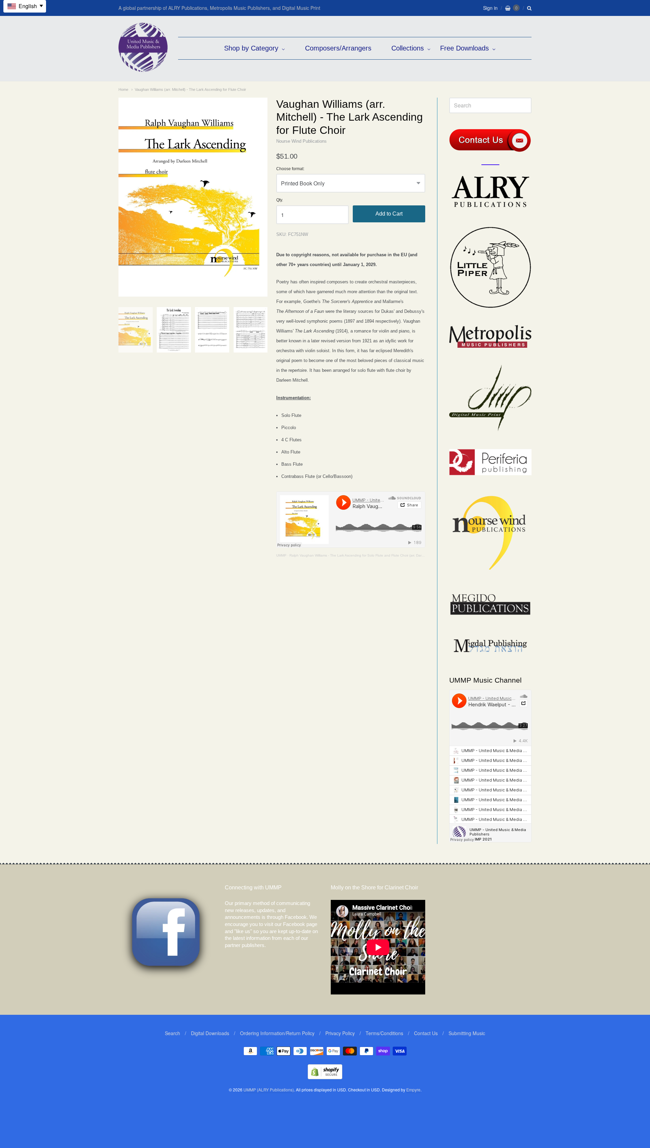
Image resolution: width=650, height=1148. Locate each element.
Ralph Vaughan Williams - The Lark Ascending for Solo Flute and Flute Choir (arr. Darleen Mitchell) (365, 555)
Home (123, 89)
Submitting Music (467, 1033)
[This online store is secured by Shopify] (325, 1077)
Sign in (490, 7)
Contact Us (426, 1033)
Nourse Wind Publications (301, 141)
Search (172, 1033)
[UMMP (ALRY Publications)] (143, 68)
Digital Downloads (210, 1033)
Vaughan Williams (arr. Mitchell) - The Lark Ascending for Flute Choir (190, 89)
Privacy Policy (340, 1033)
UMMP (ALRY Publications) (268, 1089)
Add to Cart (389, 214)
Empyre (413, 1089)
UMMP (281, 555)
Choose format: (290, 169)
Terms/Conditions (384, 1033)
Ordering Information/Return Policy (277, 1033)
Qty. (279, 200)
